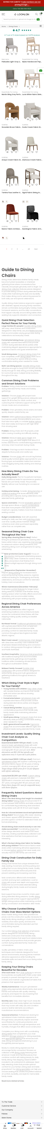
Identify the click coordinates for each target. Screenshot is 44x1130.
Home (4, 24)
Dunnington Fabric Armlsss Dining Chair (32, 227)
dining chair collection (11, 287)
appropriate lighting (13, 1036)
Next (36, 247)
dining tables (25, 355)
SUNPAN (5, 123)
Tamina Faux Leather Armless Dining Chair (12, 190)
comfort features (18, 587)
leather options (35, 419)
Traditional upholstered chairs (29, 622)
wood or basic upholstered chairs (15, 743)
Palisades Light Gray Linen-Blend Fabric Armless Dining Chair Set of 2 (12, 60)
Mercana (5, 57)
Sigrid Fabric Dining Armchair (32, 190)
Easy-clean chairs (35, 687)
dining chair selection (20, 929)
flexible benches (35, 329)
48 (29, 247)
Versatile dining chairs (31, 364)
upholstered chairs (9, 760)
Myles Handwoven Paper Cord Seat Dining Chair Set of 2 (32, 60)
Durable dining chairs (33, 324)
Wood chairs (28, 706)
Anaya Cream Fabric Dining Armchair (12, 158)
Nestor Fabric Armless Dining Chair (12, 227)
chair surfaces (26, 971)
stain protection (8, 554)
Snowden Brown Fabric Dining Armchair (12, 125)
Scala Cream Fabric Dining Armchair (32, 125)
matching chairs (33, 517)
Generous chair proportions (31, 652)
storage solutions (17, 1034)
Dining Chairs (13, 24)
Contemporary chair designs (30, 638)
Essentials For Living (30, 57)
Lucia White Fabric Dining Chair (32, 92)
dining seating (14, 571)
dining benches (34, 489)
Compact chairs (26, 715)
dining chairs (20, 1051)
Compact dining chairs (27, 352)
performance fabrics (23, 415)
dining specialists (23, 1067)
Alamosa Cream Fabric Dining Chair (32, 158)
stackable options (32, 501)
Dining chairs (19, 799)
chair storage (36, 540)
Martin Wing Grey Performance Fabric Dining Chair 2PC (12, 92)
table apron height (24, 436)
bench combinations (30, 503)
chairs (18, 394)
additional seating (9, 491)
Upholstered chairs (28, 696)
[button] (2, 562)
